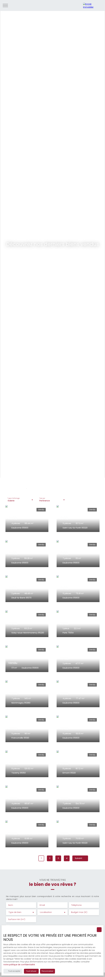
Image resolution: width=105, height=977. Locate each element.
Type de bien (14, 912)
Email (42, 905)
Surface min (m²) (16, 919)
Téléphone (76, 905)
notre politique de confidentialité (19, 964)
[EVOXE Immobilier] (92, 5)
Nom (10, 905)
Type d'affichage (13, 498)
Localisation (46, 912)
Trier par (42, 498)
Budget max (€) (79, 912)
